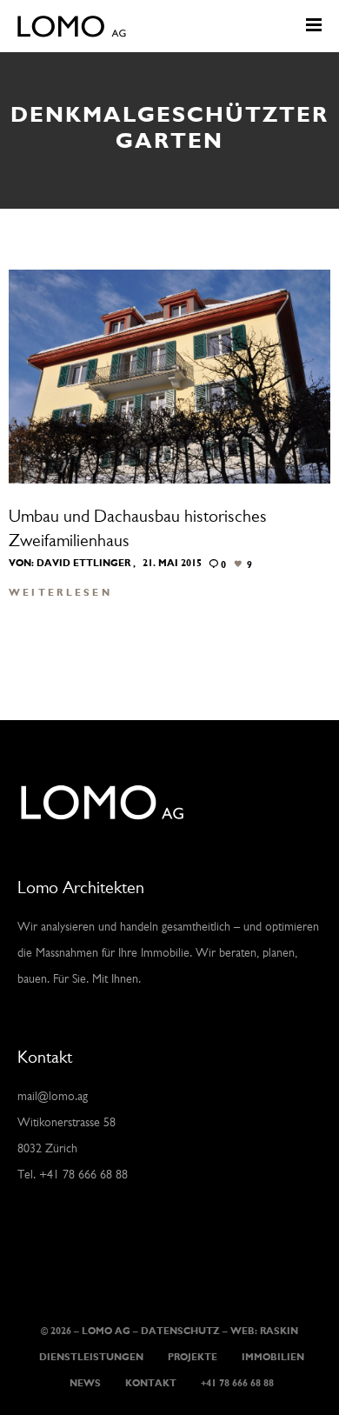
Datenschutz (180, 1332)
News (85, 1384)
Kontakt (150, 1384)
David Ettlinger (83, 564)
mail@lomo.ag (52, 1097)
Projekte (192, 1358)
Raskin (279, 1332)
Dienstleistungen (91, 1358)
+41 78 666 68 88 (237, 1384)
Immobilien (273, 1358)
